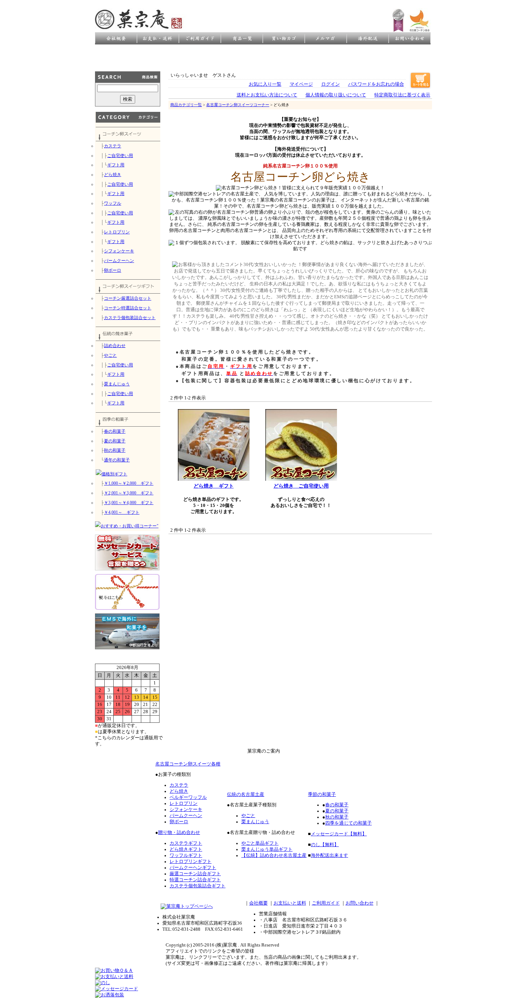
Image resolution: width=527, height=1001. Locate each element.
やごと (110, 355)
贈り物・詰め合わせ (179, 832)
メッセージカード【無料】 (339, 833)
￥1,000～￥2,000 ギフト (128, 483)
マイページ (301, 84)
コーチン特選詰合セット (127, 307)
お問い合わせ (360, 903)
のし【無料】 (325, 844)
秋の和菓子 (114, 450)
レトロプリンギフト (191, 861)
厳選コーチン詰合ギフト (195, 873)
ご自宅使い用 (120, 155)
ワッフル (112, 203)
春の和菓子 (114, 431)
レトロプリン (117, 231)
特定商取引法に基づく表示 (402, 95)
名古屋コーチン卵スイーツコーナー (237, 105)
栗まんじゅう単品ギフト (267, 849)
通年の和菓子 (117, 459)
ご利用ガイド (326, 903)
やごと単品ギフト (260, 843)
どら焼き (112, 174)
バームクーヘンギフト (193, 867)
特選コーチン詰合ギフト (195, 879)
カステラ (112, 145)
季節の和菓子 (322, 794)
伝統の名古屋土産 (245, 794)
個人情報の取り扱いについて (335, 95)
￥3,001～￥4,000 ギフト (128, 502)
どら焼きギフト (186, 849)
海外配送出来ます (329, 855)
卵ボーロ (112, 270)
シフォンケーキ (119, 250)
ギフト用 (115, 164)
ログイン (330, 84)
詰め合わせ (114, 345)
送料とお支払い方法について (267, 95)
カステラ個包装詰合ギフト (197, 885)
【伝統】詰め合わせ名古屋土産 (274, 855)
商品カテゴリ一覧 (186, 105)
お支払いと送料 (290, 903)
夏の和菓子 (114, 440)
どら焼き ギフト (214, 486)
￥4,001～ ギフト (121, 512)
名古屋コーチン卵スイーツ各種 (187, 764)
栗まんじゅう (117, 383)
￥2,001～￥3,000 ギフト (128, 492)
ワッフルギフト (186, 855)
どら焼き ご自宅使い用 (301, 486)
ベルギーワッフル (188, 797)
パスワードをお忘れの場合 (376, 84)
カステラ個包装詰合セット (130, 317)
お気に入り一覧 (265, 84)
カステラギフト (186, 843)
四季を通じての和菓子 (348, 823)
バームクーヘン (119, 260)
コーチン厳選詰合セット (127, 298)
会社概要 (258, 903)
